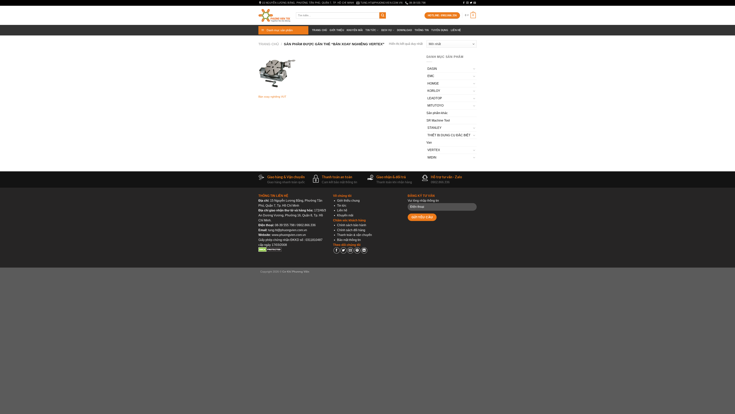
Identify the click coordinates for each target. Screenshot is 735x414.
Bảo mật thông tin (349, 240)
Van (429, 142)
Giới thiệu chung (348, 200)
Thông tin (422, 30)
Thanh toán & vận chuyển (354, 235)
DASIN (432, 68)
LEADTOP (434, 98)
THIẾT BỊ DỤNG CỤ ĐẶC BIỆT (448, 135)
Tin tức (370, 30)
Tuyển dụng (439, 30)
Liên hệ (456, 30)
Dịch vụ (386, 30)
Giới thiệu (337, 30)
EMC (430, 76)
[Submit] (382, 15)
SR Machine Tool (438, 120)
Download (404, 30)
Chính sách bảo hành (351, 225)
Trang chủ (319, 30)
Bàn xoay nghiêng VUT (272, 96)
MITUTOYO (435, 105)
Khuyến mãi (355, 30)
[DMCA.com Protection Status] (270, 250)
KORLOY (433, 90)
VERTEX (433, 150)
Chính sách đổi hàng (351, 230)
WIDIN (431, 157)
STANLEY (434, 127)
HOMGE (433, 83)
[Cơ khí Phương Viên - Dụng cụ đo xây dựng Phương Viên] (274, 15)
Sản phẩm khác (437, 113)
